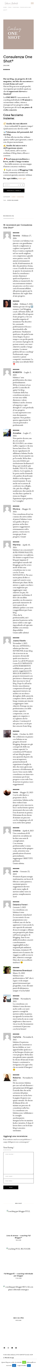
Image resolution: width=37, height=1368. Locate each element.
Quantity (7, 185)
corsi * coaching (17, 197)
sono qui (22, 178)
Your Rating (8, 1147)
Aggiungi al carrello (14, 190)
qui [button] (24, 1362)
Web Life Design (9, 1357)
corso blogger (12, 200)
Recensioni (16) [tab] (8, 216)
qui (29, 1365)
